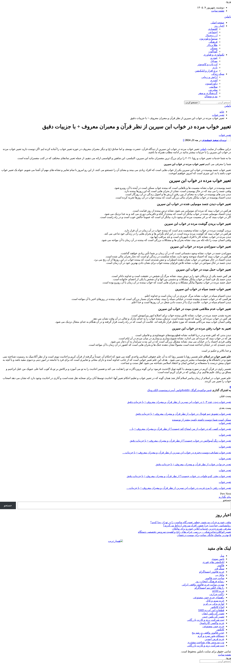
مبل (222, 555)
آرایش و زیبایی (209, 77)
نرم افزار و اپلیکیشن (206, 70)
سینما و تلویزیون (208, 38)
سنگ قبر (219, 568)
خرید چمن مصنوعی (213, 626)
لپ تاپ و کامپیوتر (207, 64)
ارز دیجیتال (211, 35)
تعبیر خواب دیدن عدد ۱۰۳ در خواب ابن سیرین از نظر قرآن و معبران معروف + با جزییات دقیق (179, 402)
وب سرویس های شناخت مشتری (205, 642)
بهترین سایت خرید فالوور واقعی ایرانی (203, 584)
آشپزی (213, 80)
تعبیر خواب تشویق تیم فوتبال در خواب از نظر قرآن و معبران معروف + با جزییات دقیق (183, 413)
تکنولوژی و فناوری (213, 54)
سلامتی (213, 86)
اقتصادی (212, 29)
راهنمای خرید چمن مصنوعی (208, 597)
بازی (214, 67)
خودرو (214, 57)
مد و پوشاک (210, 96)
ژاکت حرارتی (216, 594)
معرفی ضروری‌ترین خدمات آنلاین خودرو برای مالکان (201, 528)
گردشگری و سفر (207, 93)
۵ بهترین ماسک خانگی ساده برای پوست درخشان (204, 535)
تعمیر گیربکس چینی (213, 616)
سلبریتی (212, 89)
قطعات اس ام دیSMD (211, 610)
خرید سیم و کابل (215, 600)
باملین (227, 16)
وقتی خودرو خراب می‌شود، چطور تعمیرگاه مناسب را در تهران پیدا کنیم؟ (190, 522)
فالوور (220, 565)
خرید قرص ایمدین (214, 639)
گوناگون (213, 51)
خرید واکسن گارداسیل (211, 623)
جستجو (227, 500)
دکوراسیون (211, 83)
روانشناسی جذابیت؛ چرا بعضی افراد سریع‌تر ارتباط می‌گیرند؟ (197, 525)
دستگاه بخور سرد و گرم (211, 635)
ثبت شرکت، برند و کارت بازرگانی (205, 619)
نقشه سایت (217, 10)
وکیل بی (219, 574)
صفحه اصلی (217, 22)
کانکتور (220, 629)
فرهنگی (213, 41)
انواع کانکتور (217, 607)
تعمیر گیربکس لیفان (213, 613)
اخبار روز (219, 25)
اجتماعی (212, 32)
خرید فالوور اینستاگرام (211, 571)
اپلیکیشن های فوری (213, 562)
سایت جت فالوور (214, 578)
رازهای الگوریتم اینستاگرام (209, 587)
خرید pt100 (218, 591)
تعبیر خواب (225, 135)
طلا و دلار (212, 45)
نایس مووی (218, 558)
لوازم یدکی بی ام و (213, 603)
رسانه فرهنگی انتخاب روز (209, 581)
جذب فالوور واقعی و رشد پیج (208, 632)
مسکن (213, 48)
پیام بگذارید (225, 496)
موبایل (213, 61)
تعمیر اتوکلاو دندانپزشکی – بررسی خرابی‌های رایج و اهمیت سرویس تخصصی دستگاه (184, 531)
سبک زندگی (217, 73)
